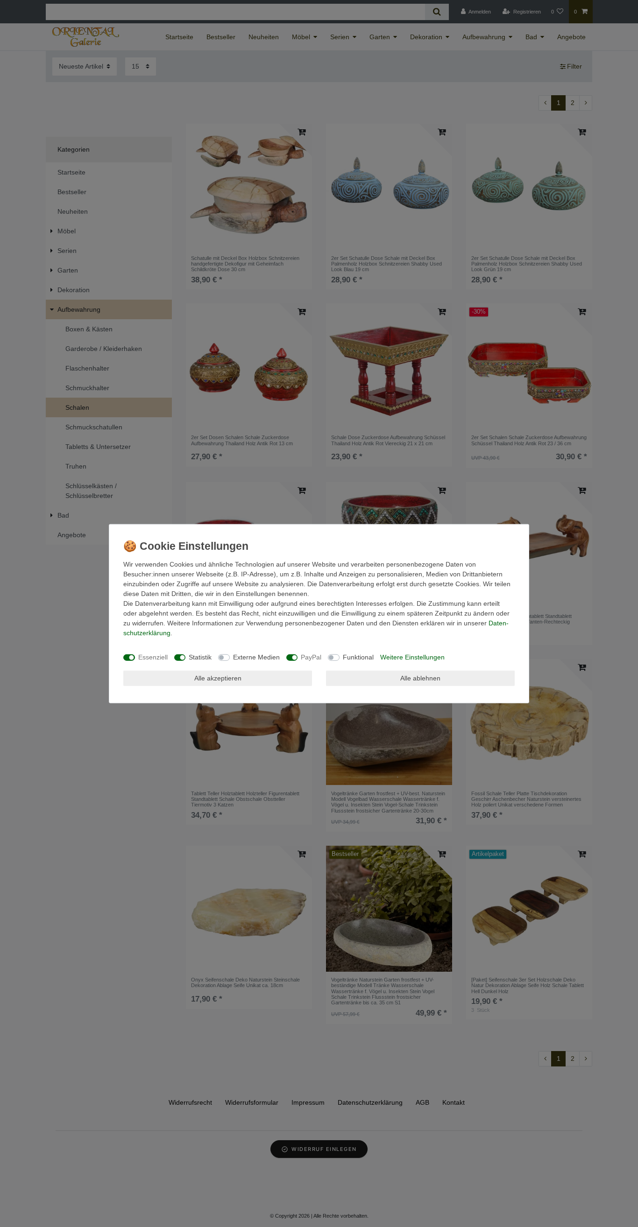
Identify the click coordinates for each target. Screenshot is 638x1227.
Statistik (200, 657)
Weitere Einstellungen (412, 657)
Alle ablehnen (420, 677)
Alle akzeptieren (217, 677)
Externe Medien (256, 657)
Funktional (358, 657)
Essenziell (153, 657)
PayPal (311, 657)
